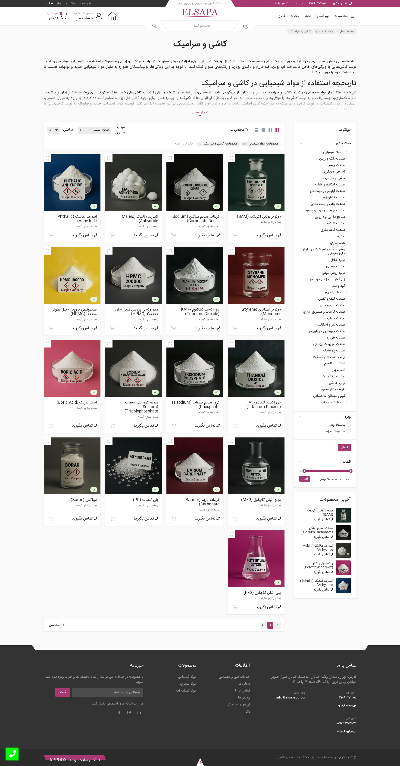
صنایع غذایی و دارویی (330, 217)
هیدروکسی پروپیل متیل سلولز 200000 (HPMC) (136, 312)
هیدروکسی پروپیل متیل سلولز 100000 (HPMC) (75, 312)
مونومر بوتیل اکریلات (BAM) (320, 512)
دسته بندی (343, 143)
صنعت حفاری (335, 267)
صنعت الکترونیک (333, 377)
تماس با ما (281, 3)
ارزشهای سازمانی (238, 705)
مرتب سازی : (120, 130)
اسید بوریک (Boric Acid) (77, 403)
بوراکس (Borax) (84, 500)
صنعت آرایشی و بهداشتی (327, 191)
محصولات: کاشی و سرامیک (220, 144)
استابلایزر (338, 370)
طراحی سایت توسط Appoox (74, 760)
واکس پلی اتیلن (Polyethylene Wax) (318, 565)
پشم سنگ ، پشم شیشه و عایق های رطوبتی (324, 251)
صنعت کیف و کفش (331, 299)
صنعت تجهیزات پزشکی (329, 344)
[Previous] (278, 625)
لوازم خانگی (337, 383)
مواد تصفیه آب (331, 402)
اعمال (344, 447)
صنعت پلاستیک (334, 351)
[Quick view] (231, 158)
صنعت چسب (336, 165)
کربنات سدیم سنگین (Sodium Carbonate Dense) (318, 532)
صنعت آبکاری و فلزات (330, 185)
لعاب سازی (337, 243)
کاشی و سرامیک (300, 31)
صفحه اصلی (346, 31)
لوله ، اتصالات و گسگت (329, 357)
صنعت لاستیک (335, 318)
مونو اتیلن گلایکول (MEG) (261, 500)
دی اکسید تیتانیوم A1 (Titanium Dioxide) (264, 405)
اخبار (308, 16)
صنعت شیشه (336, 223)
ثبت (63, 692)
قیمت (347, 462)
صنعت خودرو (336, 338)
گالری (281, 16)
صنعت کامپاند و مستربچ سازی (324, 312)
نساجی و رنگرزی (333, 172)
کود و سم (338, 286)
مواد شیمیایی (324, 31)
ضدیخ (341, 236)
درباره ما (298, 3)
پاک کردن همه (184, 144)
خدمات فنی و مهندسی (234, 677)
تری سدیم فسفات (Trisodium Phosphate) (195, 405)
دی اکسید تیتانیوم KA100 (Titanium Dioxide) (200, 312)
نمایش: (67, 130)
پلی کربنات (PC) (145, 500)
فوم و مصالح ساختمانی (329, 396)
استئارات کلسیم (334, 364)
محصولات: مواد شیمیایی (263, 144)
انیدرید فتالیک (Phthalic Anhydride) (316, 583)
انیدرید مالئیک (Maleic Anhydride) (317, 548)
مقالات (295, 16)
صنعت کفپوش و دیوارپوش (326, 331)
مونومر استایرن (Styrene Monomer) (261, 312)
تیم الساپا (322, 16)
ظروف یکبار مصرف (332, 390)
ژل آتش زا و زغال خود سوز (326, 279)
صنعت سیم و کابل (332, 305)
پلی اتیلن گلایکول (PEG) (262, 593)
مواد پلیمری (333, 292)
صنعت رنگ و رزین (332, 159)
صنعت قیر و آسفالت (331, 325)
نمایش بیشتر (200, 112)
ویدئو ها (244, 698)
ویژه (348, 417)
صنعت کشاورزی (334, 198)
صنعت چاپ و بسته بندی (328, 204)
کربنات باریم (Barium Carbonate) (202, 502)
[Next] (263, 625)
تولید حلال (338, 260)
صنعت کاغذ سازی (333, 230)
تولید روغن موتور (333, 273)
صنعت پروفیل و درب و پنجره (325, 211)
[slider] (351, 471)
